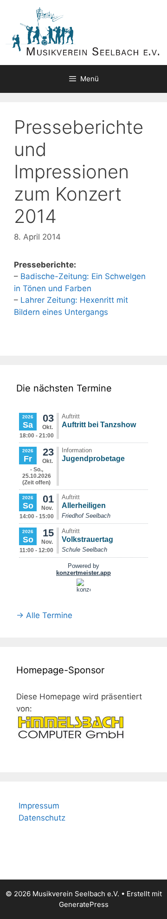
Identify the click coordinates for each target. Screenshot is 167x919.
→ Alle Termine (44, 615)
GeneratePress (84, 904)
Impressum (39, 805)
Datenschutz (42, 817)
